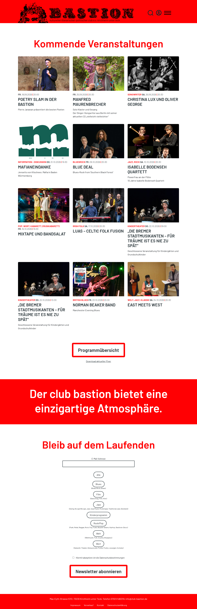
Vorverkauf (88, 605)
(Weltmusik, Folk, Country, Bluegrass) (98, 535)
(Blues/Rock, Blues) (98, 486)
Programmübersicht (98, 350)
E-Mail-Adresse (99, 459)
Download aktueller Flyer (98, 361)
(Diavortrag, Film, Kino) (98, 496)
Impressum (75, 605)
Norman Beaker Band (94, 304)
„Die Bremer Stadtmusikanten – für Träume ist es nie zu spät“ (151, 238)
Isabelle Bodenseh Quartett (147, 169)
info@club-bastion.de (136, 598)
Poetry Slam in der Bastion (37, 102)
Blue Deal (83, 166)
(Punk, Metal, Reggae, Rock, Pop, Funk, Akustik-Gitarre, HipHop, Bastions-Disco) (98, 525)
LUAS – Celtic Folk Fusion (98, 230)
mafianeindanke (34, 166)
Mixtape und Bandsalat (42, 233)
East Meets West (145, 304)
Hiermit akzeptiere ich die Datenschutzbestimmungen (100, 558)
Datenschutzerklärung (117, 605)
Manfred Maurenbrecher (89, 102)
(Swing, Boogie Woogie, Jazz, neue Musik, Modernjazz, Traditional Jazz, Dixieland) (98, 506)
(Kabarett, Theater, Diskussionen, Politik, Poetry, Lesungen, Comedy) (98, 545)
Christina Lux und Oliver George (153, 102)
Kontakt (100, 605)
